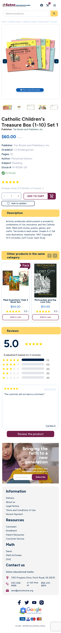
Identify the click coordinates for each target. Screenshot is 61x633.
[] (54, 56)
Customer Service (15, 538)
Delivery (10, 498)
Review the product (31, 434)
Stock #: (6, 167)
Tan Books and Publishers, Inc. (28, 129)
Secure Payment (14, 514)
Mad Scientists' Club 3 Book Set (15, 301)
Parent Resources (15, 534)
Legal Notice (12, 506)
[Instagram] (41, 602)
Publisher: (6, 129)
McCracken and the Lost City (45, 301)
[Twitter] (27, 602)
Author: (6, 158)
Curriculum (11, 526)
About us (10, 502)
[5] (17, 182)
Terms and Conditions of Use (21, 510)
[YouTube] (34, 602)
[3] (10, 182)
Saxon (9, 551)
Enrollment (11, 530)
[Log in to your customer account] (41, 5)
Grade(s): (7, 149)
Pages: (5, 154)
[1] (3, 182)
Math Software (14, 555)
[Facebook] (19, 602)
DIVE (8, 559)
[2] (7, 182)
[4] (14, 182)
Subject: (6, 163)
